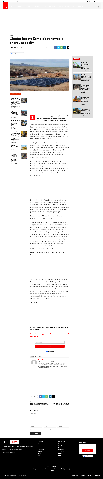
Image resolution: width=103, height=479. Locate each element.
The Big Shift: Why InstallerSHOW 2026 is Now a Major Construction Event (15, 124)
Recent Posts (38, 356)
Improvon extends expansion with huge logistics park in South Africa (39, 403)
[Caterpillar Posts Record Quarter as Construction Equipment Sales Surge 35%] (77, 111)
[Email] (68, 47)
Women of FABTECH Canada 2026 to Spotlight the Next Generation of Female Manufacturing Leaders (15, 136)
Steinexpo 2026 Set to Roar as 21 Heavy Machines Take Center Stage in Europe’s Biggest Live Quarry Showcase (15, 102)
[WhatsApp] (61, 47)
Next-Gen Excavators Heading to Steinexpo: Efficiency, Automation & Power (14, 157)
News (11, 35)
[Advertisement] (39, 24)
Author (32, 356)
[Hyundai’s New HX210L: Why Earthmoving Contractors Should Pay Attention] (77, 99)
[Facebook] (86, 1)
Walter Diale (13, 47)
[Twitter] (89, 1)
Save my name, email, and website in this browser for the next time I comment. (46, 429)
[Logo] (5, 7)
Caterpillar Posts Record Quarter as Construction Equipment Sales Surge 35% (86, 112)
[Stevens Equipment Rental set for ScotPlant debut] (24, 147)
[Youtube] (91, 1)
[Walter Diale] (34, 362)
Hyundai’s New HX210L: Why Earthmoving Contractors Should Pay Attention (85, 100)
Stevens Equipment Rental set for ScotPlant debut (15, 147)
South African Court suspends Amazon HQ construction (61, 403)
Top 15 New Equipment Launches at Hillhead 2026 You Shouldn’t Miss (15, 113)
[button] (98, 7)
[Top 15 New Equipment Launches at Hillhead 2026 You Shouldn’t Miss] (24, 113)
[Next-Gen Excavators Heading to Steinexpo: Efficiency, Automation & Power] (24, 156)
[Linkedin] (64, 47)
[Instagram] (87, 1)
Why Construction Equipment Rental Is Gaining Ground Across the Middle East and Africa (86, 77)
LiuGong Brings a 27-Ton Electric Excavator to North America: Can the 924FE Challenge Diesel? (86, 66)
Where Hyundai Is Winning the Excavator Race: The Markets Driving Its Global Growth (85, 89)
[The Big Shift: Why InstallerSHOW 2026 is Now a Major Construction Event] (24, 123)
